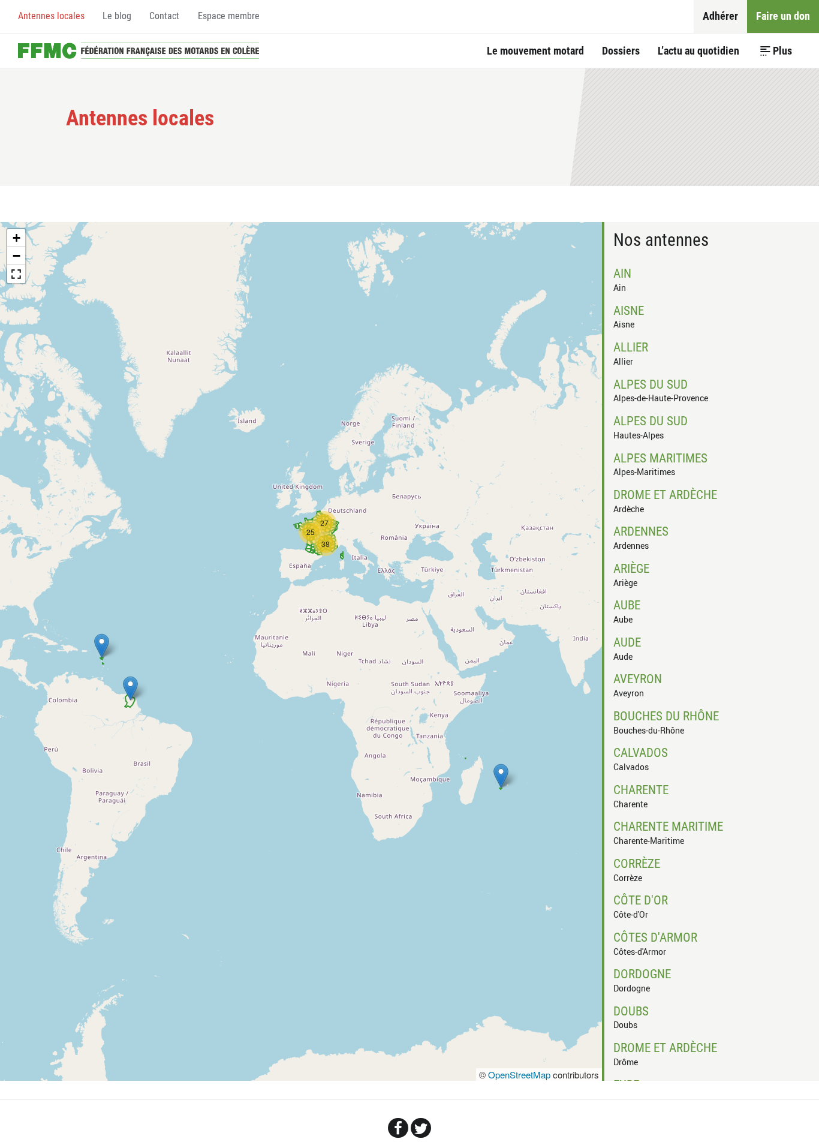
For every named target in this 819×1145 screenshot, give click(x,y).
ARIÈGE (631, 568)
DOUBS (631, 1011)
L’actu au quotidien (698, 50)
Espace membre (229, 16)
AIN (622, 273)
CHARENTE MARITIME (668, 826)
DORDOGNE (642, 974)
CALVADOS (640, 753)
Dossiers (621, 50)
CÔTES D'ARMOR (655, 937)
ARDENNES (641, 531)
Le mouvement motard (535, 50)
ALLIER (630, 347)
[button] (500, 776)
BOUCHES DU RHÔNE (666, 716)
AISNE (628, 310)
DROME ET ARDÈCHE (665, 495)
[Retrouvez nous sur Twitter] (421, 1128)
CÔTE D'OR (640, 900)
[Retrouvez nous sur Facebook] (398, 1128)
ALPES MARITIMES (660, 458)
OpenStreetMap (519, 1074)
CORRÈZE (636, 864)
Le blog (117, 16)
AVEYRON (637, 679)
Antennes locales (51, 16)
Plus (782, 50)
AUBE (626, 605)
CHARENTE (641, 790)
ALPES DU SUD (650, 384)
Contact (164, 16)
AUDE (627, 642)
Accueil (138, 50)
